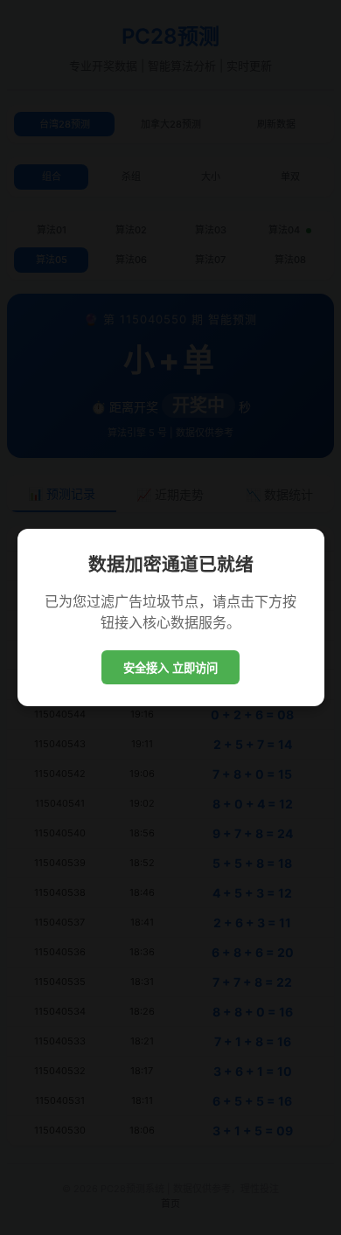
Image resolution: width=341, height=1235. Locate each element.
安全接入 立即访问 (170, 668)
